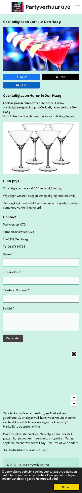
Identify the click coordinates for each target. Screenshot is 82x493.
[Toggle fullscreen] (74, 354)
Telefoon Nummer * (16, 290)
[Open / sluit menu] (77, 7)
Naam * (8, 254)
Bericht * (8, 308)
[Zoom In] (74, 397)
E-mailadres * (12, 272)
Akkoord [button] (66, 487)
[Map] (41, 378)
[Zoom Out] (74, 403)
